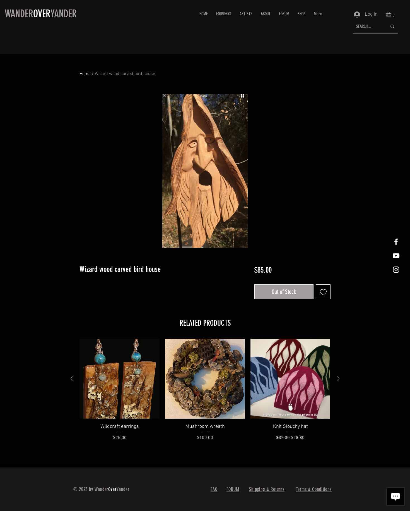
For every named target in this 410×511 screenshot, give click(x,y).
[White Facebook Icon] (396, 241)
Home (85, 74)
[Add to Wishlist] (323, 291)
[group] (205, 393)
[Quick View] (120, 379)
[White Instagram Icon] (396, 269)
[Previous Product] (71, 378)
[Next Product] (338, 378)
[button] (392, 14)
